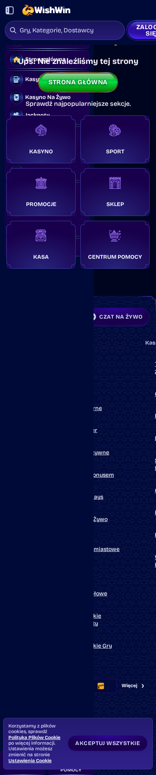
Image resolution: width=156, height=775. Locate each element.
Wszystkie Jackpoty (87, 619)
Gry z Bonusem (94, 475)
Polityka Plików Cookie (34, 737)
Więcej (129, 685)
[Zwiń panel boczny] (9, 10)
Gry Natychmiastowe (97, 545)
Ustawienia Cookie (30, 760)
